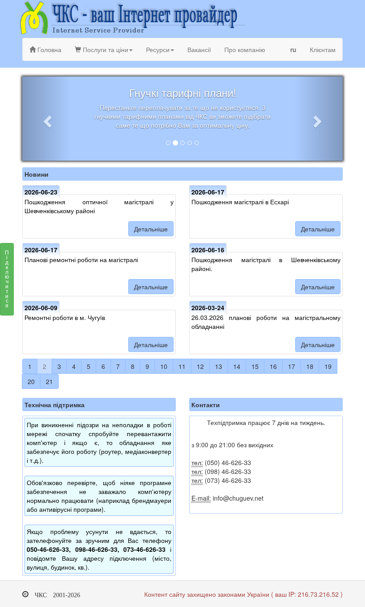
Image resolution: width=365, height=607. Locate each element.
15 (255, 366)
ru (293, 49)
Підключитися (7, 278)
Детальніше (151, 228)
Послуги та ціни (104, 49)
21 (49, 381)
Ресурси (158, 49)
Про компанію (244, 49)
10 (163, 366)
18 (309, 366)
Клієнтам (323, 49)
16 (273, 366)
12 (200, 366)
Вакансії (199, 49)
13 (218, 366)
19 (328, 366)
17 (291, 366)
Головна (48, 49)
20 (31, 381)
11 (182, 366)
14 (236, 366)
